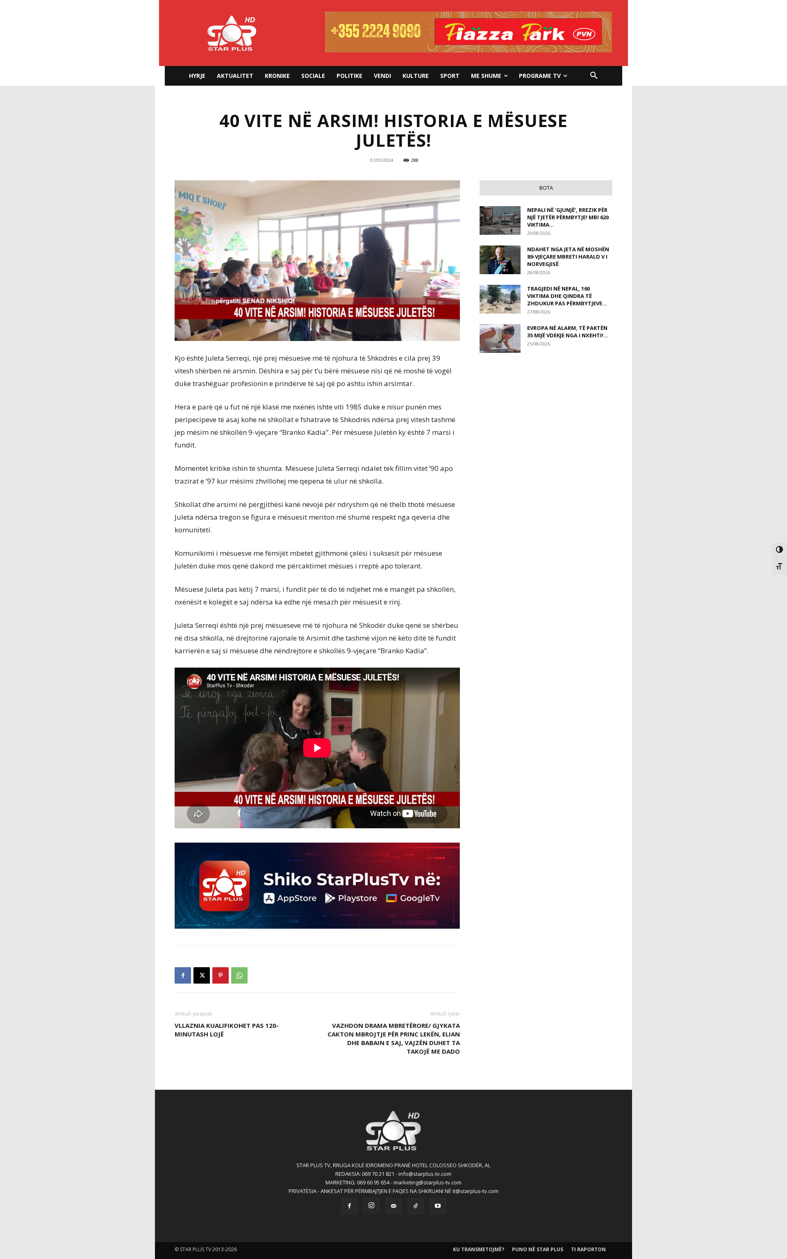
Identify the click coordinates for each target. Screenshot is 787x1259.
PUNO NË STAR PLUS (537, 1249)
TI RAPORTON (588, 1249)
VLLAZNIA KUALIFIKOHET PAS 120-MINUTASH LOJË (227, 1029)
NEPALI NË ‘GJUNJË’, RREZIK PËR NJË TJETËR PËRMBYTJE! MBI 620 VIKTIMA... (568, 217)
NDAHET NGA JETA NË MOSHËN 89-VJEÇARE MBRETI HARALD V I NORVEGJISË (568, 256)
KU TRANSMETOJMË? (478, 1249)
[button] (594, 76)
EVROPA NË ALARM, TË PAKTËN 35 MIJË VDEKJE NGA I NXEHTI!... (567, 331)
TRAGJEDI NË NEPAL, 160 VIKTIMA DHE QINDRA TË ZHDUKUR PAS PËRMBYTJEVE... (567, 296)
